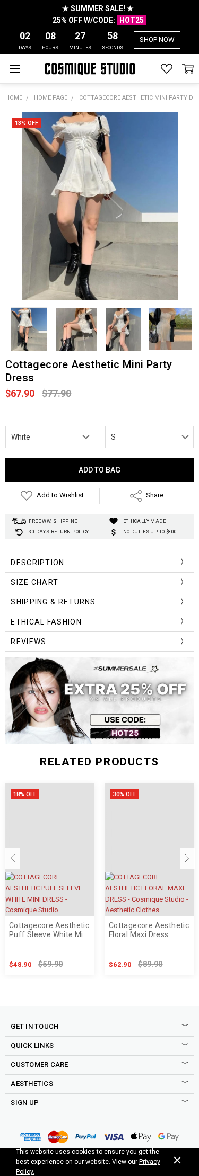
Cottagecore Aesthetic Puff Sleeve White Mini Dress (49, 930)
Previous (12, 858)
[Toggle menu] (14, 68)
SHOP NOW (157, 39)
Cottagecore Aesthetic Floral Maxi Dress (149, 930)
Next (187, 858)
